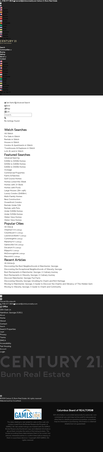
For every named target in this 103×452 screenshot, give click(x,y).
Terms (3, 337)
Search (2, 47)
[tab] (51, 105)
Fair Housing (5, 346)
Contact (3, 59)
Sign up (2, 39)
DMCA (3, 340)
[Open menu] (0, 94)
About (2, 57)
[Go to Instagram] (0, 5)
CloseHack (17, 401)
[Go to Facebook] (0, 3)
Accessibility (5, 343)
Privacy (3, 334)
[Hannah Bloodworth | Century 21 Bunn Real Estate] (51, 393)
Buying (2, 52)
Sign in (8, 39)
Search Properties (8, 329)
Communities (5, 50)
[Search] (5, 118)
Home (2, 318)
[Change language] (2, 8)
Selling (2, 54)
